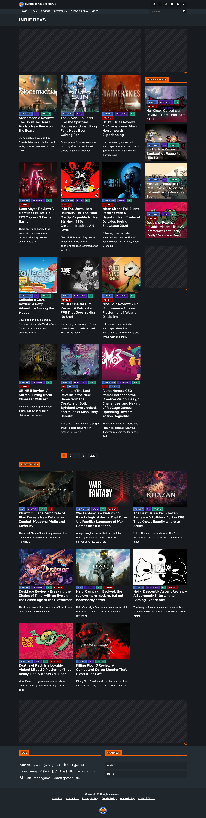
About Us (57, 798)
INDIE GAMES (25, 114)
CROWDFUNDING (79, 11)
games (37, 765)
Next (92, 455)
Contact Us (72, 798)
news (44, 771)
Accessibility (127, 798)
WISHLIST (66, 205)
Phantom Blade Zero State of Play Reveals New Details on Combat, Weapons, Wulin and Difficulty (42, 519)
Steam (25, 777)
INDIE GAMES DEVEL (42, 4)
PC (36, 114)
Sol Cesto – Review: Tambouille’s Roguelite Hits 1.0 (163, 153)
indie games (28, 771)
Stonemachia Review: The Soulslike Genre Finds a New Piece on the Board (36, 124)
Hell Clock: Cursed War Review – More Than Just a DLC (166, 115)
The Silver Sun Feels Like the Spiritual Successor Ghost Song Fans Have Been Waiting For (79, 126)
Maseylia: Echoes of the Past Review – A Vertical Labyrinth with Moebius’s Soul (165, 190)
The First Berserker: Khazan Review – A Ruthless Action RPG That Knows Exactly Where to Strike (158, 519)
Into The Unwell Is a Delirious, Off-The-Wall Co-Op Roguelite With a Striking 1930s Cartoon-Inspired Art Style (79, 219)
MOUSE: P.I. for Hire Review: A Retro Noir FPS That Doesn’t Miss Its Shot (78, 310)
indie (58, 765)
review (93, 772)
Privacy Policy (90, 798)
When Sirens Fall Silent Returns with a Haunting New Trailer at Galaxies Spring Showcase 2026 (121, 217)
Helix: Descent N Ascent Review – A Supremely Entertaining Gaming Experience (160, 595)
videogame (42, 778)
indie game (74, 764)
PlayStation (67, 771)
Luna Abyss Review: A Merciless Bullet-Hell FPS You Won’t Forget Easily (36, 215)
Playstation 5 (83, 772)
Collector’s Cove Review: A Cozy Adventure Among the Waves (36, 306)
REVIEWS (45, 11)
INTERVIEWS (60, 11)
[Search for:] (184, 11)
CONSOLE (108, 114)
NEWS (34, 11)
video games (63, 778)
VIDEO (95, 11)
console (25, 765)
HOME (24, 11)
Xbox (79, 778)
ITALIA (110, 774)
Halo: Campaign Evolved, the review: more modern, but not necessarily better (99, 595)
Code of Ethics (146, 798)
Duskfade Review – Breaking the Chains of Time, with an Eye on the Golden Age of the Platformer (45, 595)
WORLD (111, 765)
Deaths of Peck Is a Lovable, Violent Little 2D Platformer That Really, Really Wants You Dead (165, 229)
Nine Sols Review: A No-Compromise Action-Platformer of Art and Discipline (121, 310)
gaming (48, 765)
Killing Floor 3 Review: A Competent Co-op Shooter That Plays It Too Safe (101, 669)
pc (54, 771)
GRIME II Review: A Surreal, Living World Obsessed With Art (35, 395)
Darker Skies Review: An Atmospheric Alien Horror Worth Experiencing (119, 128)
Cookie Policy (109, 798)
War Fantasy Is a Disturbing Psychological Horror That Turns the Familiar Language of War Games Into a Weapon (102, 519)
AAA (22, 509)
